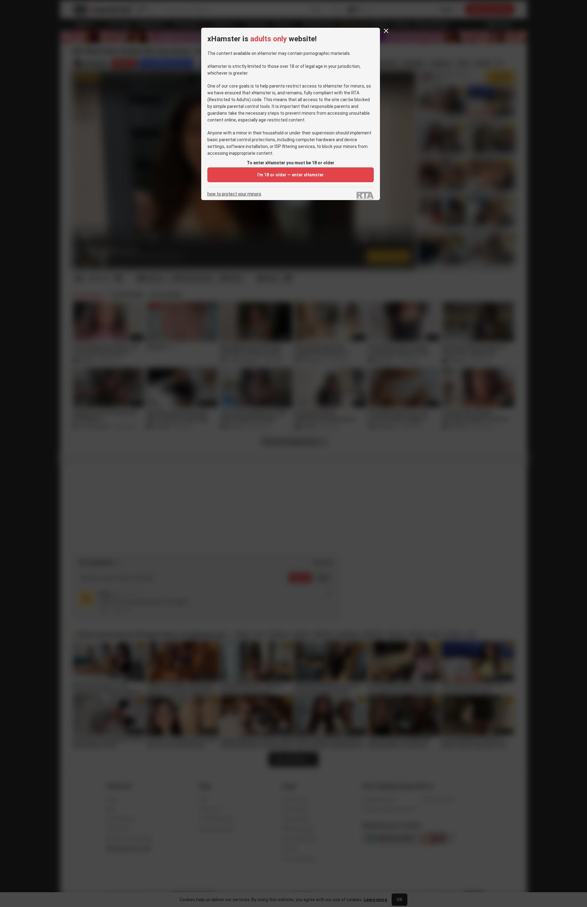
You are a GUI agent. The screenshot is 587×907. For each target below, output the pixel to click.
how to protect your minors (234, 194)
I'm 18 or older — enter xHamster (290, 174)
